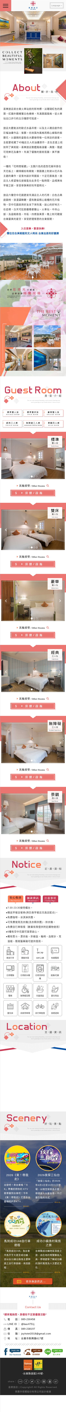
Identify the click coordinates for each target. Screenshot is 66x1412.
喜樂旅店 (13, 1387)
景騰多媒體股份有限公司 (28, 1391)
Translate (56, 10)
